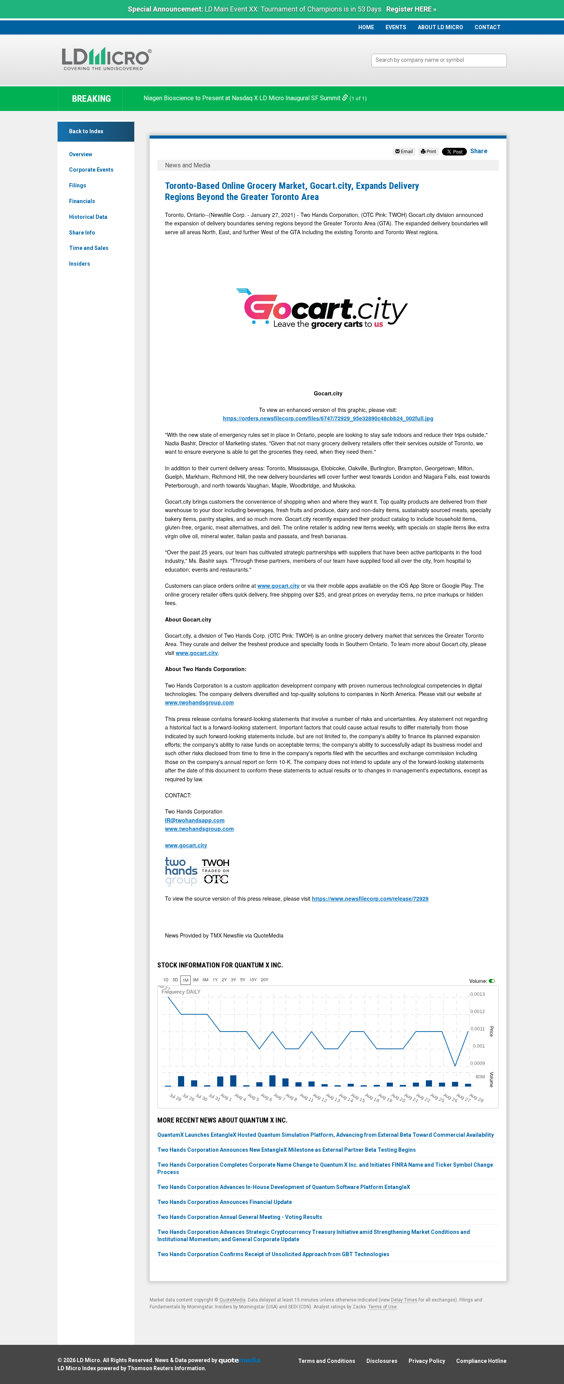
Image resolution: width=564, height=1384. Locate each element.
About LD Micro (440, 27)
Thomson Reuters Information (166, 1368)
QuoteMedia (232, 1300)
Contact (488, 27)
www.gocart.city (278, 585)
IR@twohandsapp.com (194, 820)
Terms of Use (382, 1307)
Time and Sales (89, 248)
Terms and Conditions (326, 1361)
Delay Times (404, 1300)
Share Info (82, 233)
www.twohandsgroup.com (199, 702)
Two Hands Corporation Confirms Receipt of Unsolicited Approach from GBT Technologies (273, 1254)
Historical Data (88, 217)
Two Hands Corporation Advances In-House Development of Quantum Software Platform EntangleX (283, 1187)
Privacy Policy (427, 1361)
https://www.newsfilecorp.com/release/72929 (370, 898)
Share (479, 151)
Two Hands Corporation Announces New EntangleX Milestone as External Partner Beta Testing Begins (286, 1150)
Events (396, 27)
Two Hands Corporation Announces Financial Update (224, 1202)
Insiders (79, 264)
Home (366, 27)
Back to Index (86, 131)
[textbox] (443, 60)
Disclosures (381, 1361)
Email (406, 151)
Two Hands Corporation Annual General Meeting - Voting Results (239, 1217)
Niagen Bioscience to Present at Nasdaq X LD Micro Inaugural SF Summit (242, 98)
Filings (77, 185)
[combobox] (439, 60)
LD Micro (88, 1360)
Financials (82, 201)
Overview (80, 154)
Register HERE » (411, 9)
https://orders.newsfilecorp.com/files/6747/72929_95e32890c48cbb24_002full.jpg (328, 418)
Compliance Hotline (481, 1361)
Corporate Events (91, 170)
